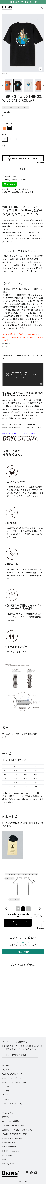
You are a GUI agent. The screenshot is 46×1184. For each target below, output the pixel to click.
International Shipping (12, 1138)
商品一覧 (6, 1065)
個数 (4, 146)
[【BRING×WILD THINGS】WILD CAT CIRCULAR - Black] (6, 1025)
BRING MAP (7, 1155)
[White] (14, 128)
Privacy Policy (8, 1142)
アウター (6, 1095)
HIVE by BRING (8, 1163)
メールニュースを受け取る (15, 1041)
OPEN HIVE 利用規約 (11, 1121)
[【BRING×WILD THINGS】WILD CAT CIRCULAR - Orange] (3, 1025)
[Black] (9, 128)
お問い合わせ (7, 1112)
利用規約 (6, 1117)
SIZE (4, 135)
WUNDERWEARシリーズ (12, 1074)
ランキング (6, 1069)
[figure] (6, 908)
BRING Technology (10, 1151)
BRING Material (9, 1146)
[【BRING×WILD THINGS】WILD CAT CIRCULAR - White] (9, 1025)
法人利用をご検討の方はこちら (15, 1134)
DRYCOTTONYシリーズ (11, 1078)
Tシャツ (18, 107)
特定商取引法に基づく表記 (13, 1125)
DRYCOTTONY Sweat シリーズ (15, 1082)
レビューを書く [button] (23, 951)
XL (17, 139)
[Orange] (4, 128)
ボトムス (6, 1099)
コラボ (25, 107)
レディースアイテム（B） (12, 1103)
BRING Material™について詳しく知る (18, 433)
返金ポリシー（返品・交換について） (17, 1129)
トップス (6, 1091)
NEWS (5, 1159)
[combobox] (23, 908)
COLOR (8, 124)
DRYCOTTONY (8, 107)
